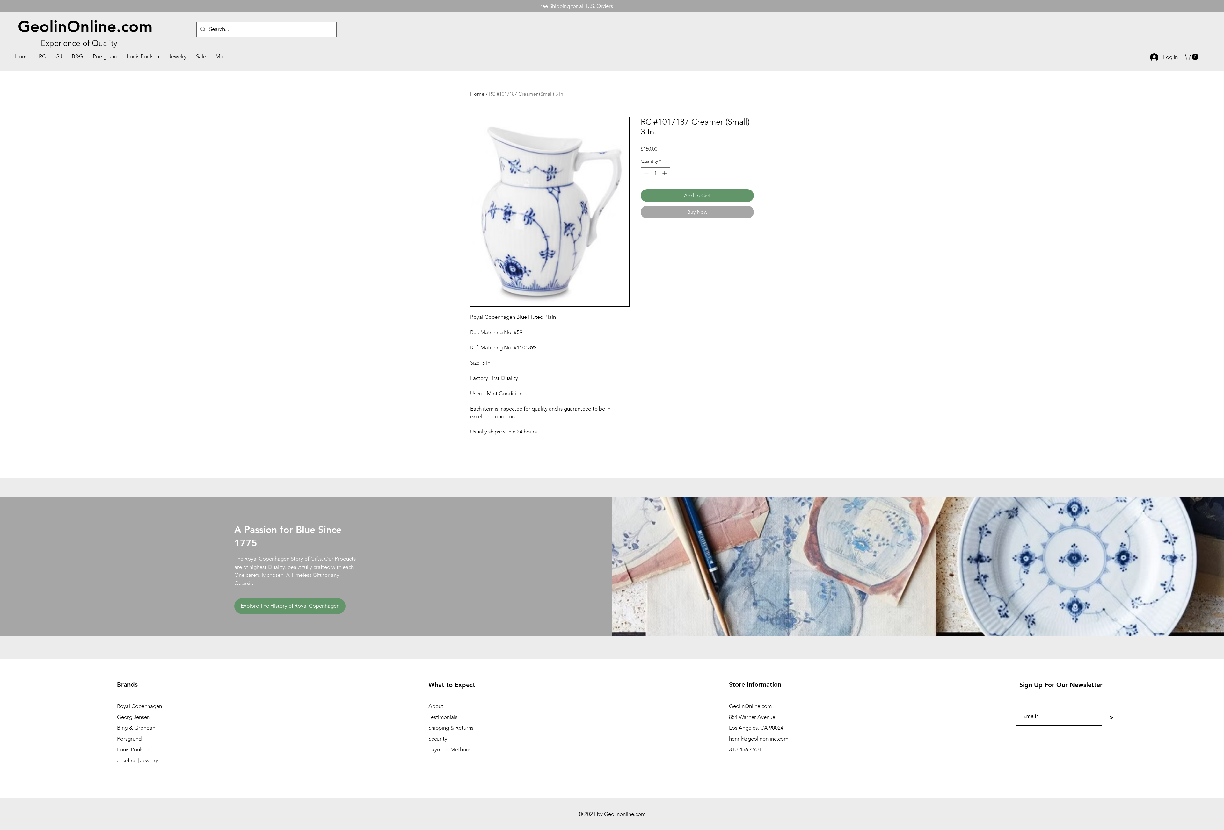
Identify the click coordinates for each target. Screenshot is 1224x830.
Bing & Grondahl (137, 728)
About (435, 706)
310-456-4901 (745, 749)
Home (477, 94)
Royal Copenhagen (139, 706)
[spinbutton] (655, 173)
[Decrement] (646, 173)
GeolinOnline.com (85, 26)
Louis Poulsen (133, 749)
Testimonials (442, 717)
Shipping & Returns (450, 728)
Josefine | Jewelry (137, 760)
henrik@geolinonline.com (758, 738)
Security (437, 738)
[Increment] (665, 173)
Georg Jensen (133, 717)
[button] (1192, 57)
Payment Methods (449, 749)
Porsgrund (129, 738)
